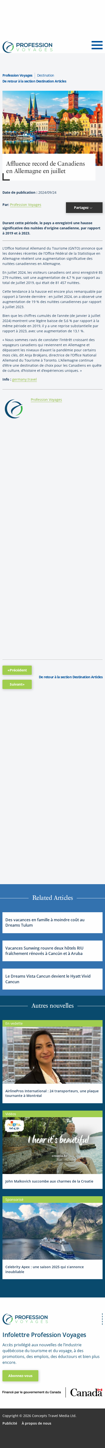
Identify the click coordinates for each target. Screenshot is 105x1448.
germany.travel (24, 379)
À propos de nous (36, 1423)
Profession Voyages (17, 75)
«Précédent (17, 670)
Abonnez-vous (20, 1375)
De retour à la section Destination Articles (34, 81)
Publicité (9, 1423)
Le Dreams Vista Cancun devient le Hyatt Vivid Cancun (48, 978)
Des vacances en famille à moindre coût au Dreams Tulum (44, 922)
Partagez (82, 207)
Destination (45, 75)
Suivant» (17, 684)
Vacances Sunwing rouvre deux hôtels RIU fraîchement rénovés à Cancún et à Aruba (44, 950)
